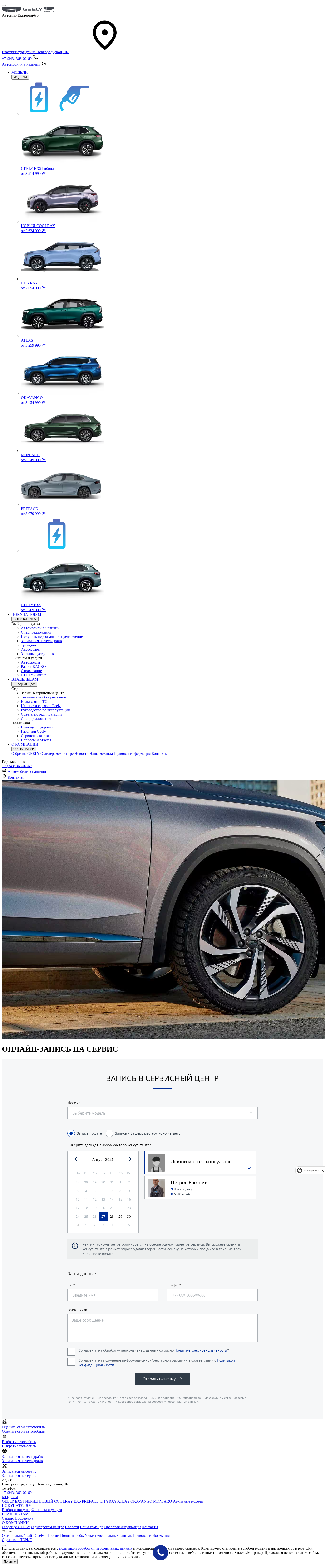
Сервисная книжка (36, 736)
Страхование (31, 671)
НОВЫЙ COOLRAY (56, 1501)
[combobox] (92, 1110)
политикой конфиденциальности (91, 1402)
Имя (70, 1285)
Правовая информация (132, 753)
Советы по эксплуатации (41, 714)
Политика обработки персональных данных (96, 1535)
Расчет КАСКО (33, 666)
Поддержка (24, 1518)
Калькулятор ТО (34, 701)
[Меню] (4, 5)
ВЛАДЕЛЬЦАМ (24, 679)
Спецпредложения (36, 632)
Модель (72, 1103)
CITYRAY (108, 1501)
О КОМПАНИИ (24, 744)
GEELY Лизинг (33, 675)
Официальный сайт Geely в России (30, 1535)
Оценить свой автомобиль (23, 1431)
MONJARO (162, 1501)
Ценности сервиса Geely (41, 706)
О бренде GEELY (25, 753)
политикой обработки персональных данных (95, 1548)
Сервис (8, 1518)
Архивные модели (188, 1501)
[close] (323, 1170)
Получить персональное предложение (52, 637)
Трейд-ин (28, 645)
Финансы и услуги (46, 1510)
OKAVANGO (141, 1501)
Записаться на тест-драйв (41, 641)
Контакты (159, 753)
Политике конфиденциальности (201, 1350)
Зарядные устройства (38, 654)
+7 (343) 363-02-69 (17, 766)
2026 (109, 1159)
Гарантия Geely (33, 731)
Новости (81, 753)
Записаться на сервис (19, 1476)
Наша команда (101, 753)
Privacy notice (311, 1170)
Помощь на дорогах (37, 727)
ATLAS (123, 1501)
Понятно (10, 1561)
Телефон (173, 1285)
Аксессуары (30, 649)
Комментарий (77, 1310)
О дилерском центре (57, 753)
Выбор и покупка (16, 1510)
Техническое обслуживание (43, 697)
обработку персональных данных (175, 1402)
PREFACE (90, 1501)
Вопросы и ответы (36, 740)
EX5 (77, 1501)
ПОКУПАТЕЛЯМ (26, 614)
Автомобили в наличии (40, 628)
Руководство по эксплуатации (45, 710)
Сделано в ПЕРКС (17, 1540)
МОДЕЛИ (19, 72)
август (98, 1159)
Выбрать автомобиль (19, 1446)
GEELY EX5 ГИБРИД (20, 1501)
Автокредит (30, 662)
